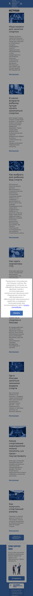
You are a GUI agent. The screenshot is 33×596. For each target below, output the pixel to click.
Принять (16, 313)
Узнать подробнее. (20, 306)
